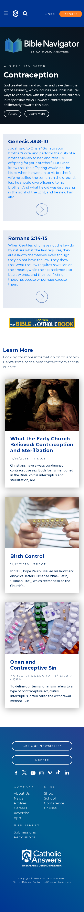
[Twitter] (24, 773)
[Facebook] (16, 773)
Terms (16, 882)
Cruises (50, 808)
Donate (70, 14)
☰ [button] (6, 13)
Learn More (37, 114)
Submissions (25, 832)
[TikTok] (58, 773)
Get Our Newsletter (42, 746)
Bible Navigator (25, 66)
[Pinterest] (50, 773)
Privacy (26, 882)
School (50, 798)
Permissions (24, 837)
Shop (50, 14)
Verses (12, 114)
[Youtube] (33, 773)
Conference (54, 803)
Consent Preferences (59, 882)
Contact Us (39, 882)
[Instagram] (41, 773)
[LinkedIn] (67, 773)
